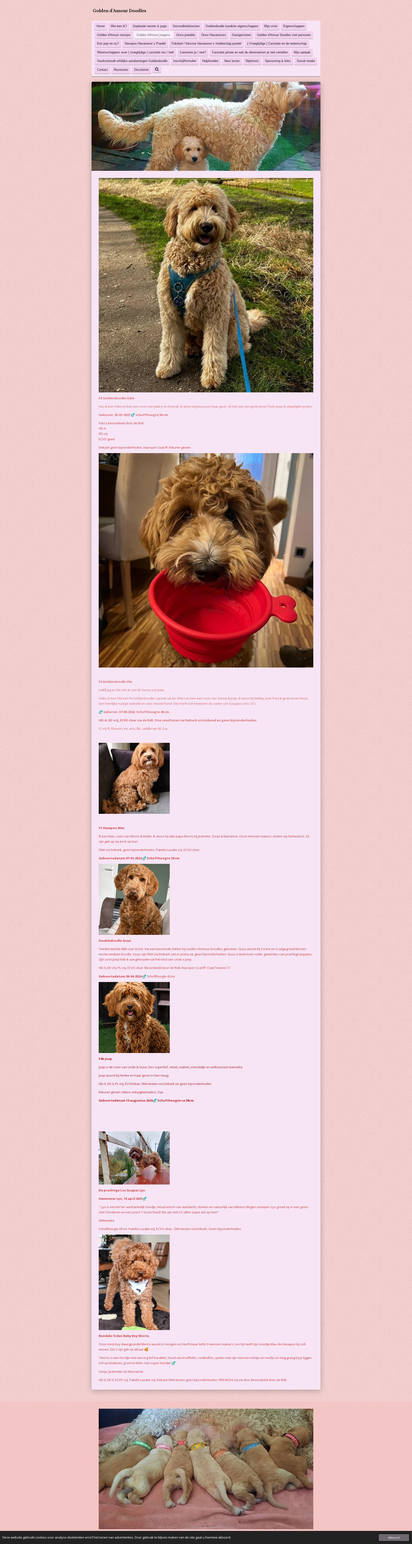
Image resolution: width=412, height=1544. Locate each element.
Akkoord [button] (394, 1537)
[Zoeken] (156, 69)
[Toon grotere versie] (206, 560)
